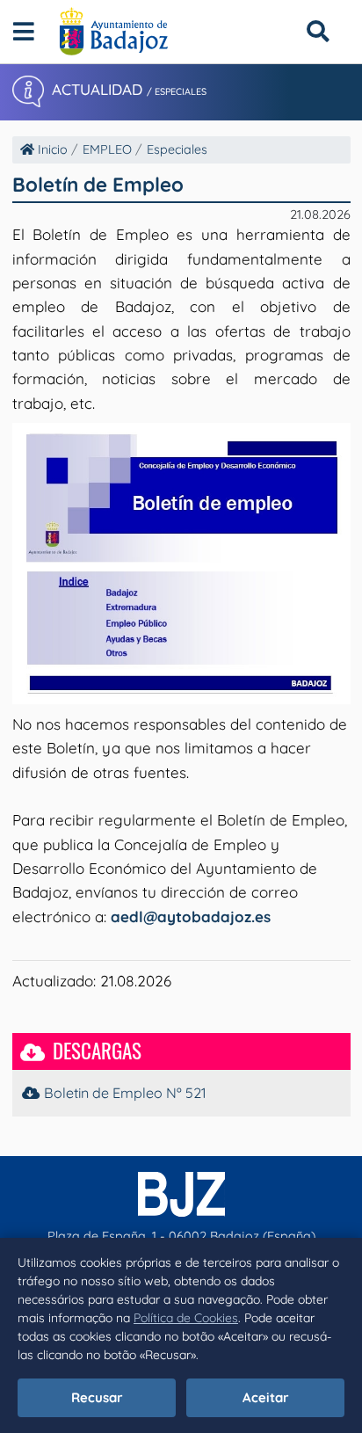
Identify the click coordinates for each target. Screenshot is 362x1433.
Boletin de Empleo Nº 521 (125, 1093)
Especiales (177, 149)
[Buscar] (318, 31)
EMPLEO (107, 149)
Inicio (51, 149)
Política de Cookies (186, 1318)
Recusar (97, 1397)
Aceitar (266, 1397)
